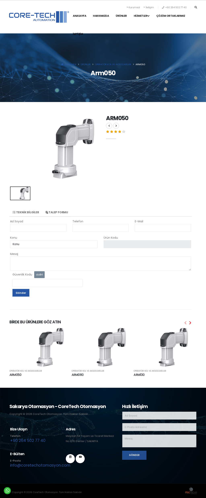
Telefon (77, 221)
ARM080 (77, 375)
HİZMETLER (140, 16)
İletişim (150, 7)
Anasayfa (79, 16)
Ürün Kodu (111, 238)
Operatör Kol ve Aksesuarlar (25, 371)
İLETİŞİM (78, 34)
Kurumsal (134, 7)
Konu (13, 238)
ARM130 (139, 375)
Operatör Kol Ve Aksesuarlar (113, 64)
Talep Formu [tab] (58, 212)
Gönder (21, 293)
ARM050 (15, 375)
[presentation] (185, 323)
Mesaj (14, 254)
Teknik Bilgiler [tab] (27, 212)
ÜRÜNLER (121, 16)
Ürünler (86, 64)
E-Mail (139, 221)
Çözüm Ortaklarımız (170, 16)
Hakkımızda (101, 16)
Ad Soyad (16, 221)
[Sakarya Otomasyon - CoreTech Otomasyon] (39, 17)
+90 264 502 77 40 (27, 440)
